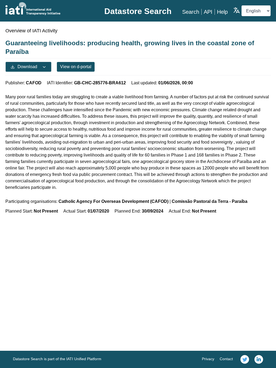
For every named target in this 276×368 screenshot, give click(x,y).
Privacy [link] (208, 359)
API (208, 12)
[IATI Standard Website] (49, 8)
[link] (244, 359)
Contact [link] (226, 359)
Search (190, 12)
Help (222, 12)
